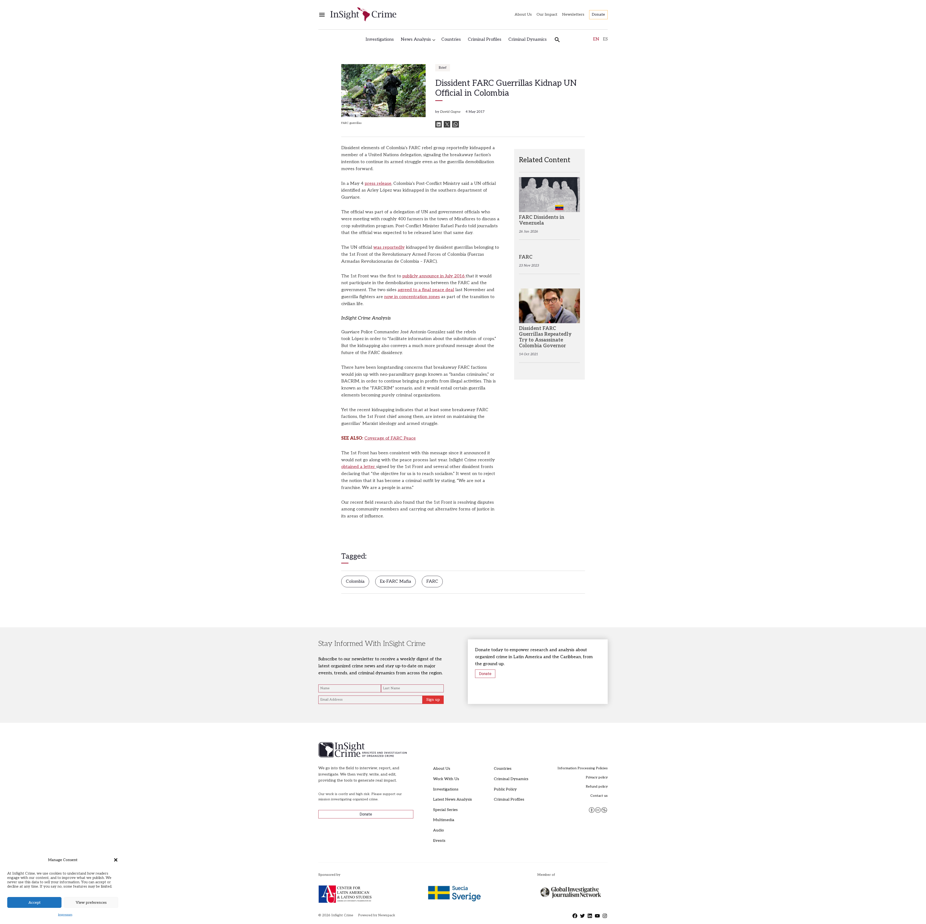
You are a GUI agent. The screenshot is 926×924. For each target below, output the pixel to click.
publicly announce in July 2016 (434, 276)
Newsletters (573, 14)
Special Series (445, 810)
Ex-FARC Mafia (395, 581)
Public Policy (505, 789)
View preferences (91, 902)
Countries (451, 39)
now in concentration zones (412, 296)
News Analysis (416, 39)
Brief (443, 68)
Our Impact (547, 14)
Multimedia (443, 820)
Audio (438, 830)
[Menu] (322, 15)
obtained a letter (358, 466)
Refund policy (597, 786)
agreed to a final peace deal (426, 289)
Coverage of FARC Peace (390, 438)
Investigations (380, 39)
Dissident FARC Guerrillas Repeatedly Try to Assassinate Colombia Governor (545, 337)
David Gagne (450, 112)
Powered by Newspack (376, 915)
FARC (432, 581)
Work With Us (446, 779)
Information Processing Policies (583, 768)
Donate (598, 14)
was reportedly (389, 247)
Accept (34, 902)
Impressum (65, 915)
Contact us (599, 796)
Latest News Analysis (452, 799)
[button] (115, 859)
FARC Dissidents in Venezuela (541, 220)
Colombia (355, 581)
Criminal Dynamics (527, 39)
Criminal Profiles (484, 39)
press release (378, 183)
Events (439, 840)
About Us (523, 14)
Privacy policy (597, 777)
